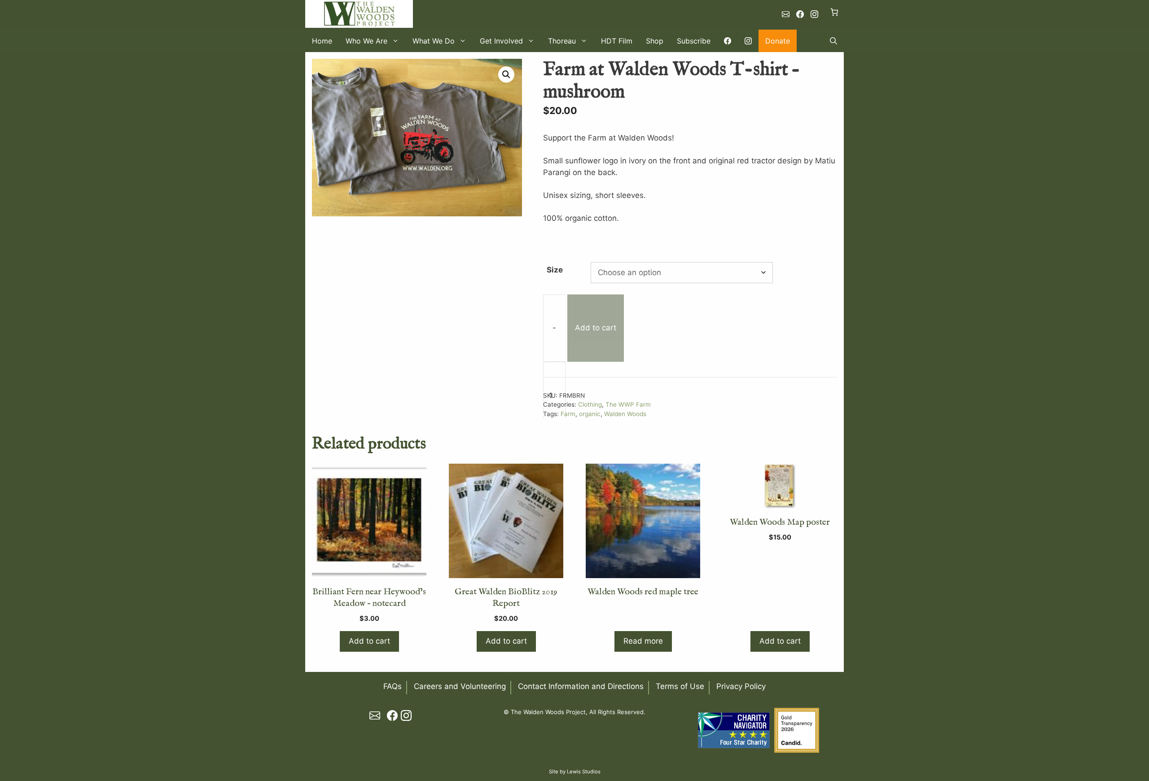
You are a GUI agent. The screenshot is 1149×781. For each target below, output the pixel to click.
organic (590, 413)
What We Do (433, 40)
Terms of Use (680, 686)
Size (555, 269)
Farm (568, 413)
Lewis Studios (584, 771)
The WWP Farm (628, 404)
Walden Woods (625, 413)
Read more (643, 640)
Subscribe (693, 40)
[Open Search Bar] (833, 41)
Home (322, 40)
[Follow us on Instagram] (814, 14)
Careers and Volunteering (460, 686)
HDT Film (616, 40)
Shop (654, 40)
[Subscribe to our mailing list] (785, 14)
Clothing (590, 404)
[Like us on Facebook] (800, 14)
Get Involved (501, 40)
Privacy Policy (741, 686)
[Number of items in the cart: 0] (834, 12)
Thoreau (562, 40)
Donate (777, 40)
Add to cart (595, 327)
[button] (506, 74)
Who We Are (366, 40)
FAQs (392, 686)
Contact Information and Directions (581, 686)
